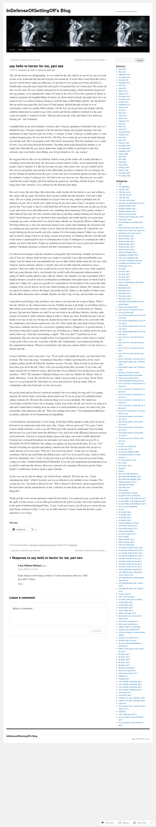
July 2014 (122, 110)
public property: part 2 (127, 542)
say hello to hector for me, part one (24, 59)
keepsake (122, 468)
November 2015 (124, 77)
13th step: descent (125, 194)
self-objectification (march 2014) (130, 569)
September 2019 (124, 74)
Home (12, 49)
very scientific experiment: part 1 (130, 681)
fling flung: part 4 (125, 296)
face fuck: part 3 (124, 277)
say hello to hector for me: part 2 (43, 545)
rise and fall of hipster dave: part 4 (131, 555)
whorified (122, 711)
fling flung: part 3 (125, 293)
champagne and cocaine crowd (129, 233)
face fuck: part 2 (124, 274)
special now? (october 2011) (129, 637)
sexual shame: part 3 (126, 607)
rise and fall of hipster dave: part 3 (131, 553)
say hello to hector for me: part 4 (130, 566)
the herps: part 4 (124, 662)
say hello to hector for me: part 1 (130, 558)
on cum (121, 509)
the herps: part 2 (124, 657)
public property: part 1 (127, 539)
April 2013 (122, 129)
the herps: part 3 (124, 659)
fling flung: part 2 (125, 290)
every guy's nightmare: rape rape (130, 260)
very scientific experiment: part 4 (130, 689)
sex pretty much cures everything (130, 599)
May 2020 (122, 71)
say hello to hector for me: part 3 (130, 564)
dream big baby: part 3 (127, 241)
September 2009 (124, 151)
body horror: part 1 (125, 219)
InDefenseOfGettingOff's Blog (38, 10)
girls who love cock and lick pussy (131, 309)
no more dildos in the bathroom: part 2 (132, 501)
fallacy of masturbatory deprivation (131, 282)
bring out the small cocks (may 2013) (132, 230)
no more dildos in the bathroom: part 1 (132, 498)
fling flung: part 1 (125, 287)
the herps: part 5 (124, 665)
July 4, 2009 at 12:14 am (28, 569)
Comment (96, 630)
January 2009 (123, 170)
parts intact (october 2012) (128, 525)
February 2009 (124, 167)
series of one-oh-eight (126, 596)
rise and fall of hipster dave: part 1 (131, 547)
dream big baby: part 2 (127, 238)
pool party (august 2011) (127, 533)
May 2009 (122, 159)
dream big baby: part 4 (127, 244)
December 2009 (124, 145)
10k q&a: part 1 (124, 189)
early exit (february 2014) (128, 252)
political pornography (126, 531)
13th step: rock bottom (127, 200)
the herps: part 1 (124, 654)
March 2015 (123, 91)
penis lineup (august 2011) (128, 528)
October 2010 (123, 134)
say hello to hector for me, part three (91, 59)
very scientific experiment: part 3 (130, 687)
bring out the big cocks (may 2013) (131, 227)
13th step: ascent (124, 192)
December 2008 (124, 173)
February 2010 (124, 143)
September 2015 (124, 82)
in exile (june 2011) (126, 449)
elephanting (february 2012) (129, 255)
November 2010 (124, 132)
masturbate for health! (126, 484)
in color (121, 443)
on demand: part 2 (125, 514)
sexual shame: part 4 (126, 610)
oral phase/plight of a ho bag (129, 523)
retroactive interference (127, 544)
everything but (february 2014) (130, 263)
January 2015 (123, 93)
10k (120, 184)
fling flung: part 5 (125, 298)
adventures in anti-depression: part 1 (132, 203)
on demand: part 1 (125, 512)
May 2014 (122, 112)
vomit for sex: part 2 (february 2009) (132, 700)
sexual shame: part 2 (126, 605)
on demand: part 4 (125, 520)
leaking (121, 471)
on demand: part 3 (125, 517)
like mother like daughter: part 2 (130, 479)
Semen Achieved (125, 594)
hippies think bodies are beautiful (130, 375)
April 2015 (122, 88)
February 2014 (124, 121)
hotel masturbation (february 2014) (131, 380)
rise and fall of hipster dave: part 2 (131, 550)
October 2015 (123, 80)
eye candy (122, 268)
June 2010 (122, 140)
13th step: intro (124, 197)
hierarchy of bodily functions (129, 372)
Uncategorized (124, 678)
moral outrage (123, 490)
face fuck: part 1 (124, 271)
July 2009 (122, 156)
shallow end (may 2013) (127, 613)
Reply (20, 583)
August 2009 (123, 153)
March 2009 (123, 164)
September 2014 (124, 104)
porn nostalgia (124, 536)
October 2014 (123, 102)
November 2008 (124, 175)
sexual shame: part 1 (126, 602)
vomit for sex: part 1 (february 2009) (132, 698)
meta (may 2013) (125, 487)
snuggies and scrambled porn (129, 629)
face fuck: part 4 (124, 279)
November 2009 (124, 148)
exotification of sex (125, 266)
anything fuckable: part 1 (127, 205)
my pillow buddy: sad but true (129, 495)
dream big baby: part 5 (127, 246)
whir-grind (122, 703)
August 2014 (123, 107)
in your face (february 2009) (129, 451)
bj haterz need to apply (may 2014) (131, 216)
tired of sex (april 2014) (127, 670)
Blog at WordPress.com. (141, 739)
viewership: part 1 (125, 692)
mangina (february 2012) (127, 482)
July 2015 (122, 85)
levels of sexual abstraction (128, 473)
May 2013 (122, 126)
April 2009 (122, 162)
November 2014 (124, 99)
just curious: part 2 (125, 465)
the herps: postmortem (127, 667)
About (20, 49)
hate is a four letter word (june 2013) (132, 359)
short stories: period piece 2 (128, 624)
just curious (123, 462)
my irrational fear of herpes (128, 492)
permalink (73, 545)
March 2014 (123, 118)
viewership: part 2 (125, 695)
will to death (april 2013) (127, 714)
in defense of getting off (127, 446)
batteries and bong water (127, 214)
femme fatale (123, 285)
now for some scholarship (128, 506)
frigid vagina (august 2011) (128, 307)
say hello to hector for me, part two (36, 66)
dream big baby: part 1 (127, 236)
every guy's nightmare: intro (129, 257)
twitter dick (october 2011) (128, 673)
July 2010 (122, 137)
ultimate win (123, 676)
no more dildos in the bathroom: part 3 (132, 503)
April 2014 (122, 115)
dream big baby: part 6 (127, 249)
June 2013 (122, 123)
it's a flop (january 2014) (127, 460)
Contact (29, 49)
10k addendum (124, 186)
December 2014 (124, 96)
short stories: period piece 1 (128, 621)
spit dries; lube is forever (127, 640)
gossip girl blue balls (126, 312)
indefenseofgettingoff (46, 69)
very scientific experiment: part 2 (130, 684)
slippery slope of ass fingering (129, 626)
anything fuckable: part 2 (127, 208)
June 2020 (122, 69)
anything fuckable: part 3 (127, 211)
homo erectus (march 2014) (128, 378)
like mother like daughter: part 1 (130, 476)
